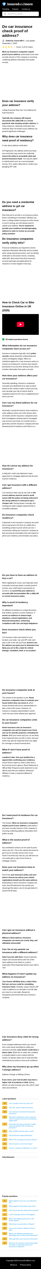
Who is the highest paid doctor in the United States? (21, 1219)
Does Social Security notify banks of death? (24, 1210)
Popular (15, 9)
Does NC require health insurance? (21, 1107)
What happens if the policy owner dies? (22, 1206)
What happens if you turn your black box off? (23, 1201)
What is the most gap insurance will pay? (23, 1139)
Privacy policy (25, 1265)
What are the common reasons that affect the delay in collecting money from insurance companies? (23, 1244)
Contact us (26, 9)
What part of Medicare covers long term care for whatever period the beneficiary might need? (22, 1118)
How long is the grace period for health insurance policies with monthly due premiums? (22, 1126)
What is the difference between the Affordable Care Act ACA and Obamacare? (23, 1234)
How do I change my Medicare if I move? (23, 1148)
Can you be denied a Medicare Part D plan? (22, 1229)
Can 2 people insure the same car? (21, 1103)
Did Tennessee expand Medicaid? (20, 1135)
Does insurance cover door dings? (21, 1144)
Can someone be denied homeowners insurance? (22, 1112)
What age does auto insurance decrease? (23, 1239)
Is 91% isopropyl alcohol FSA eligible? (22, 1214)
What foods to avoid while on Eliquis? (22, 1224)
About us (13, 1265)
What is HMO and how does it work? (21, 1131)
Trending (5, 9)
